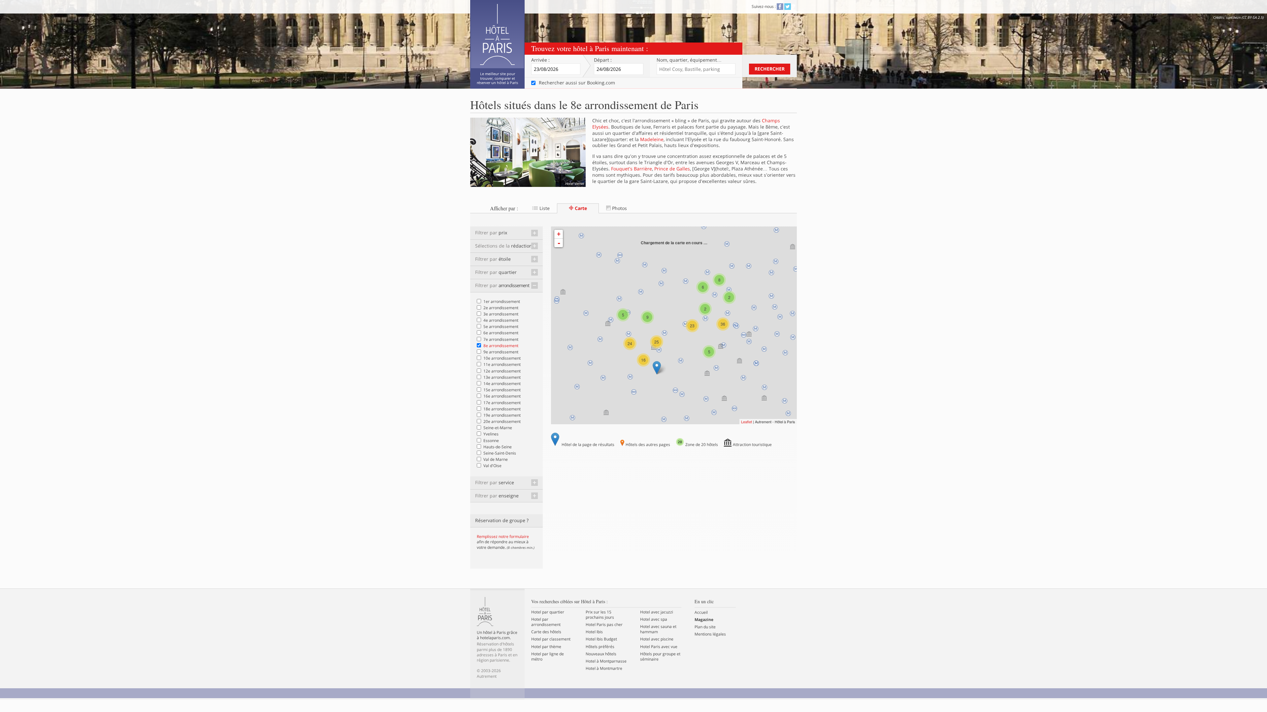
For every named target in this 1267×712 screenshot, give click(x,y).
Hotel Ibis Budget (601, 639)
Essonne (491, 440)
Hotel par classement (550, 639)
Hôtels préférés (600, 646)
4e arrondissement (500, 320)
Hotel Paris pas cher (604, 624)
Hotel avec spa (653, 619)
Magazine (704, 619)
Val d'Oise (492, 465)
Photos (619, 208)
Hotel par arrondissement (546, 622)
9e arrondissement (500, 352)
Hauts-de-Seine (497, 447)
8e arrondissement (500, 345)
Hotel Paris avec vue (658, 646)
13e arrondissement (502, 377)
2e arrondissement (500, 308)
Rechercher (770, 69)
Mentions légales (710, 634)
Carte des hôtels (546, 632)
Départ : (603, 60)
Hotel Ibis (594, 632)
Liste (544, 208)
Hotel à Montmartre (604, 668)
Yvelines (491, 434)
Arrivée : (540, 60)
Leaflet (746, 421)
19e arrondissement (502, 415)
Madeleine (652, 139)
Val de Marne (495, 459)
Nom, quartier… (689, 60)
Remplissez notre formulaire (503, 536)
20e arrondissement (502, 421)
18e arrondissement (502, 409)
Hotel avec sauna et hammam (658, 629)
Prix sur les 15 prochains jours (600, 614)
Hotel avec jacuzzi (656, 612)
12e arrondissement (502, 371)
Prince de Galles (672, 168)
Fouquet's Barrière (631, 168)
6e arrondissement (500, 333)
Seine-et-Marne (497, 427)
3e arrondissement (500, 314)
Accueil (701, 612)
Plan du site (705, 627)
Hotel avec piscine (656, 639)
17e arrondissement (502, 402)
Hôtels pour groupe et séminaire (660, 656)
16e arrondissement (502, 396)
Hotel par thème (546, 646)
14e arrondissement (502, 383)
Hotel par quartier (547, 612)
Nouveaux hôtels (601, 654)
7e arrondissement (500, 339)
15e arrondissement (502, 390)
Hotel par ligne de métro (547, 656)
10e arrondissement (502, 358)
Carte (580, 208)
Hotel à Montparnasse (606, 661)
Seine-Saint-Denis (499, 453)
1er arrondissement (501, 301)
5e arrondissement (500, 326)
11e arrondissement (502, 364)
